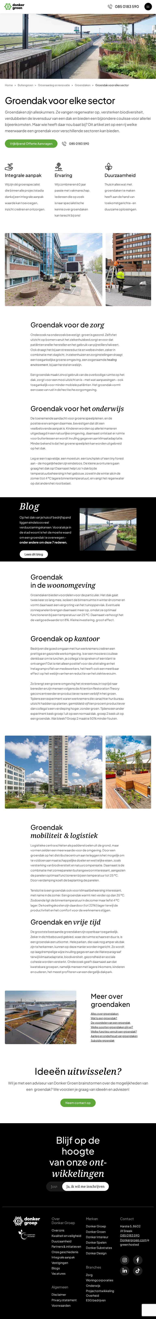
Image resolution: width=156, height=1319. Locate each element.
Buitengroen (25, 85)
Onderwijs (93, 1285)
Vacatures (58, 1273)
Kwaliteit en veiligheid (66, 1236)
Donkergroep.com (133, 1240)
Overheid (92, 1295)
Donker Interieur (97, 1237)
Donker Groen (96, 1231)
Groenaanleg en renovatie (54, 85)
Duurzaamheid (62, 1241)
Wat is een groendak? (104, 1018)
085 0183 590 (130, 1235)
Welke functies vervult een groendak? (114, 1031)
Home (9, 85)
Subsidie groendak (102, 1040)
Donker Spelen (96, 1242)
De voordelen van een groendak (110, 1022)
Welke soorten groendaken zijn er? (112, 1027)
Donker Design (96, 1253)
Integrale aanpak (63, 1257)
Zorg (89, 1275)
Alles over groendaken (105, 1013)
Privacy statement (64, 1300)
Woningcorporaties (99, 1280)
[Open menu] (148, 6)
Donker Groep (96, 1226)
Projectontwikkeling (100, 1291)
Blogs (56, 1268)
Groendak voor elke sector (112, 85)
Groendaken (82, 85)
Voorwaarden (61, 1305)
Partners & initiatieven (66, 1246)
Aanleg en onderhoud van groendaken (114, 1036)
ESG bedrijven (96, 1300)
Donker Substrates (99, 1247)
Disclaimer (59, 1294)
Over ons (58, 1230)
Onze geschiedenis (65, 1252)
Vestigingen (60, 1262)
